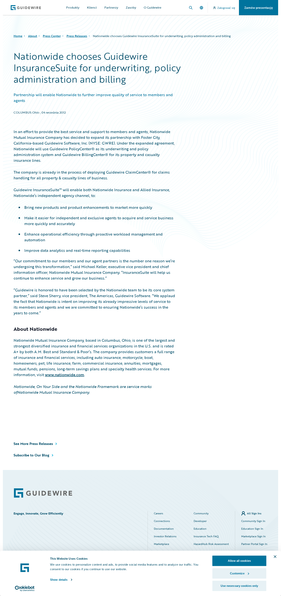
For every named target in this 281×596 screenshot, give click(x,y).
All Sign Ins (254, 513)
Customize (237, 573)
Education (200, 529)
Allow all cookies (239, 560)
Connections (162, 521)
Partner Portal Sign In (254, 544)
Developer (200, 521)
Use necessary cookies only (239, 585)
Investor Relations (165, 536)
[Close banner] (275, 556)
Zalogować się (226, 8)
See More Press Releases (33, 443)
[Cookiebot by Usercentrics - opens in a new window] (24, 588)
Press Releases (77, 36)
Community (201, 513)
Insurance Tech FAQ (206, 536)
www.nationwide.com (64, 374)
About (32, 36)
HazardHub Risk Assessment (211, 544)
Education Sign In (252, 529)
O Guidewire (152, 7)
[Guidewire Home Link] (43, 493)
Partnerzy (111, 7)
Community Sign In (253, 521)
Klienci (92, 7)
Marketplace (161, 544)
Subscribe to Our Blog (31, 455)
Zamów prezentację (258, 7)
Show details (58, 579)
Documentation (164, 529)
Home (18, 36)
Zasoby (131, 7)
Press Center (52, 36)
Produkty (72, 7)
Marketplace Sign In (253, 536)
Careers (158, 513)
